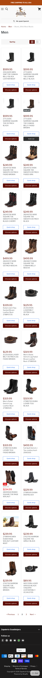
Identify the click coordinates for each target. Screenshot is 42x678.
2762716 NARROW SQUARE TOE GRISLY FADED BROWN (10, 586)
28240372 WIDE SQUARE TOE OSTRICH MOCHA (10, 263)
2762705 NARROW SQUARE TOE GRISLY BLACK (31, 539)
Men (10, 27)
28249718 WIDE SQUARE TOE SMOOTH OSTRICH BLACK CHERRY (10, 218)
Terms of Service (21, 668)
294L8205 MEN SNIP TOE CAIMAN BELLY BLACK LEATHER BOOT (10, 75)
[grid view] (32, 42)
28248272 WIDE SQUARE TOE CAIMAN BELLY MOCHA (30, 264)
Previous (11, 614)
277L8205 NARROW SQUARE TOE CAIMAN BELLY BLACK (30, 75)
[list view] (37, 42)
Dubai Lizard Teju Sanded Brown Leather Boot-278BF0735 (9, 311)
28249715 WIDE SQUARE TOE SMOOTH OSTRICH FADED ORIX (31, 171)
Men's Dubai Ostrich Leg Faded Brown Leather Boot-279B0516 (30, 358)
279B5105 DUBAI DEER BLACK (30, 493)
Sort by (12, 42)
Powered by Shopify (21, 674)
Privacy (33, 666)
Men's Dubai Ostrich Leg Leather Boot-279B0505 (8, 404)
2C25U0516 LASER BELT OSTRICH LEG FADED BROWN (10, 357)
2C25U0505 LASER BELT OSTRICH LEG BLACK (28, 311)
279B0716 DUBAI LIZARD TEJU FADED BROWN (10, 450)
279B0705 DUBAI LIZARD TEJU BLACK (30, 403)
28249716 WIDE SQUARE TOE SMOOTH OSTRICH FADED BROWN (10, 171)
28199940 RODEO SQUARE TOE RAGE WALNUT (10, 494)
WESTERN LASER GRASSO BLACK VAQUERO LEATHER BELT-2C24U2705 (30, 587)
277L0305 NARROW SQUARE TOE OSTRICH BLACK (10, 122)
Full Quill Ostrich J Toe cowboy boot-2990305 (30, 450)
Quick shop (11, 85)
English (20, 650)
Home (3, 27)
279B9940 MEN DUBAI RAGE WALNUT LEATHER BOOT (10, 540)
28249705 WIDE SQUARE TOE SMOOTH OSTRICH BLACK (31, 218)
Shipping (7, 666)
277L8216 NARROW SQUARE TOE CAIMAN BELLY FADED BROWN (30, 123)
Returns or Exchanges (20, 666)
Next (32, 614)
